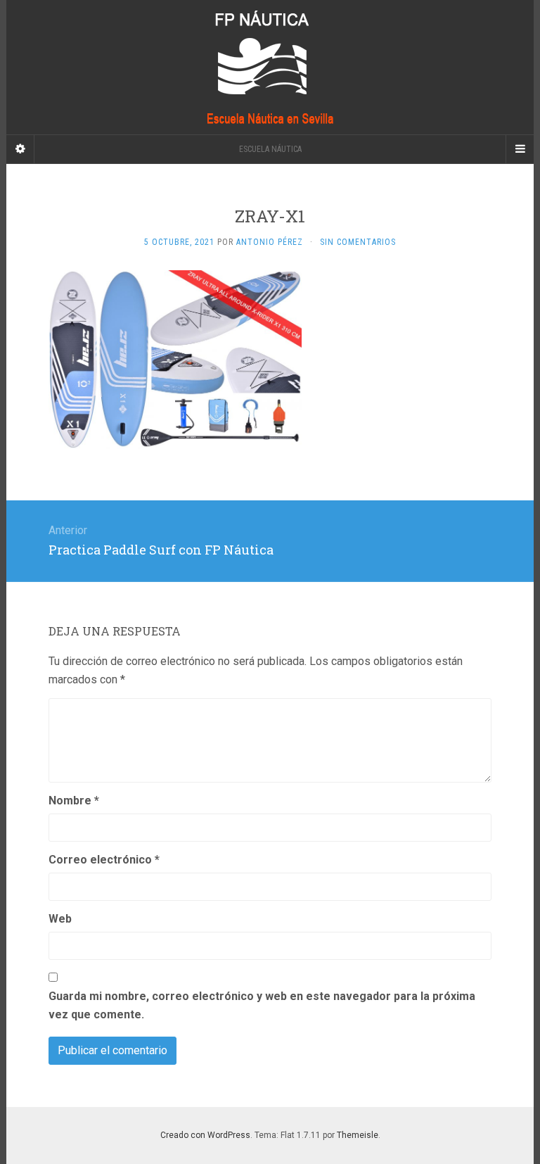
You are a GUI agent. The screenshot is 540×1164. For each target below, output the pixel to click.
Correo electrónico (104, 859)
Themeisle (357, 1135)
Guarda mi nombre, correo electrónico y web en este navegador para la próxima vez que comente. (262, 1005)
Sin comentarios (358, 242)
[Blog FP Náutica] (270, 67)
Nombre (74, 800)
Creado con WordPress (205, 1135)
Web (60, 918)
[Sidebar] (20, 149)
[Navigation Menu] (520, 149)
